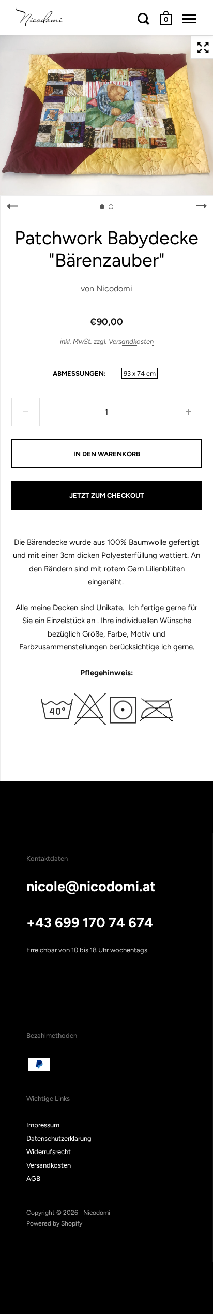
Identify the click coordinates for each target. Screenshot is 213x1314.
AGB (33, 1179)
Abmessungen (78, 373)
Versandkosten (131, 341)
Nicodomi (114, 288)
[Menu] (189, 18)
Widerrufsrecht (48, 1152)
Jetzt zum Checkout (106, 495)
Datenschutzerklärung (59, 1138)
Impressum (42, 1125)
